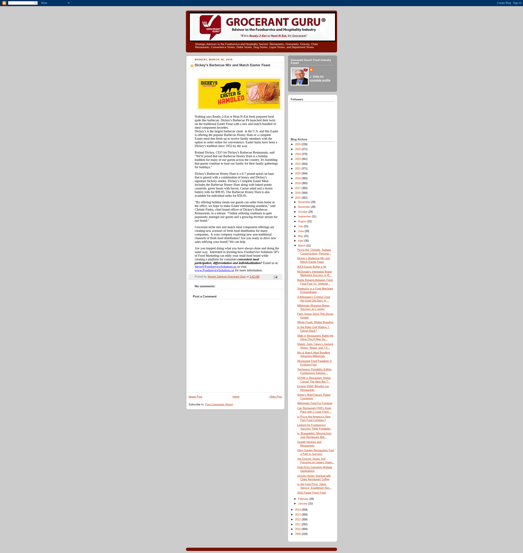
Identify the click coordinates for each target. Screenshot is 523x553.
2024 (298, 154)
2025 (298, 149)
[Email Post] (275, 276)
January (303, 503)
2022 (298, 164)
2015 (298, 197)
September (305, 216)
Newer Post (195, 396)
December (304, 202)
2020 (298, 173)
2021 (298, 168)
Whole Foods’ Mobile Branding (315, 322)
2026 (298, 144)
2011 (298, 524)
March (302, 245)
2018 (298, 183)
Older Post (275, 396)
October (303, 211)
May (301, 236)
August (302, 221)
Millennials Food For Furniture (314, 403)
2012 (298, 519)
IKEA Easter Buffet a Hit (311, 266)
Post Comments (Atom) (219, 404)
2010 (298, 529)
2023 (298, 159)
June (301, 231)
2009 (298, 534)
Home (235, 396)
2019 (298, 178)
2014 (298, 509)
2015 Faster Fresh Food (311, 492)
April (301, 240)
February (303, 499)
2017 (298, 188)
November (304, 207)
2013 (298, 514)
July (301, 226)
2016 (298, 192)
